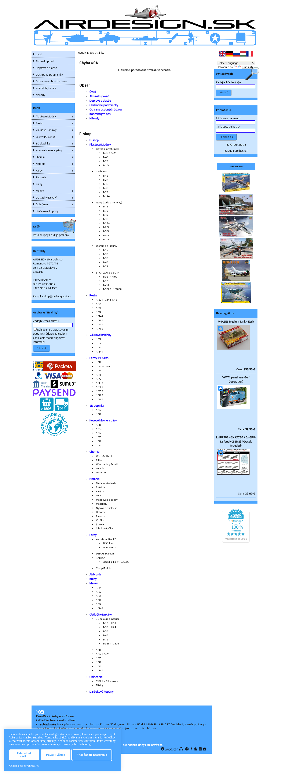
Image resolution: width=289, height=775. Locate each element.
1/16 (105, 175)
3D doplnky (43, 143)
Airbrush (41, 177)
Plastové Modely (46, 116)
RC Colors (108, 543)
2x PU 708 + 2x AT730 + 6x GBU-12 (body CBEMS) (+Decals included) (236, 441)
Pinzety (100, 516)
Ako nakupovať (45, 61)
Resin (39, 123)
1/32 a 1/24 (109, 152)
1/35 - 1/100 (110, 276)
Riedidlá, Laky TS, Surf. (116, 561)
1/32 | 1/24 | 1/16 (106, 299)
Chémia (40, 157)
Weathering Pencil (107, 464)
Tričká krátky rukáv (107, 681)
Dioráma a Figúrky (106, 245)
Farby (39, 170)
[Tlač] (187, 748)
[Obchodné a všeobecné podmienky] (200, 748)
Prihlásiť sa (226, 136)
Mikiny (99, 685)
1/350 (106, 231)
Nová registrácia (236, 144)
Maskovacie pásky (107, 499)
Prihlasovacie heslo (227, 126)
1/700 (106, 239)
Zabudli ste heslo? (236, 150)
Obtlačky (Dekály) (46, 197)
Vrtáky (100, 520)
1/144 (106, 165)
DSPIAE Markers (105, 553)
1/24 (105, 179)
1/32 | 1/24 (109, 627)
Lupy (99, 495)
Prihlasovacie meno (227, 118)
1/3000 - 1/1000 (112, 289)
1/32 (105, 254)
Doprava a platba (46, 67)
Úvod (39, 54)
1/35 (105, 184)
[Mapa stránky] (181, 748)
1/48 (105, 157)
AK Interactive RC (106, 539)
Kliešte (100, 491)
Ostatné (101, 472)
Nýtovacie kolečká (106, 508)
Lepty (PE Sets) (45, 136)
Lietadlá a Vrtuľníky (107, 148)
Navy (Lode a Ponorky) (109, 202)
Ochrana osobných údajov (51, 81)
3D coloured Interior (107, 618)
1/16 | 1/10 (109, 623)
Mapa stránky (95, 52)
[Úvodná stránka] (196, 748)
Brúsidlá (101, 487)
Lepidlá (100, 468)
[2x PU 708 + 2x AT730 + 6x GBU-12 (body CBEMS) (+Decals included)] (233, 474)
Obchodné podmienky (49, 74)
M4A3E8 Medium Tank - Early (236, 321)
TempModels (103, 568)
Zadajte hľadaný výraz (229, 82)
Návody (40, 95)
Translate (248, 67)
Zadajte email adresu (46, 321)
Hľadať (224, 92)
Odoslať (41, 348)
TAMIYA (100, 557)
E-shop (94, 140)
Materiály (101, 503)
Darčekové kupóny (47, 211)
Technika (101, 171)
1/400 (106, 235)
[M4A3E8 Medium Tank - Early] (233, 348)
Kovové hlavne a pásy (49, 150)
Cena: (245, 369)
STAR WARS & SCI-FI (108, 272)
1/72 (105, 161)
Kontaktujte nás (46, 88)
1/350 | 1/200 (111, 643)
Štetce (100, 524)
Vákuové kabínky (46, 130)
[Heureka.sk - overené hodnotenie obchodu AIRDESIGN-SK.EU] (236, 541)
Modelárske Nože (106, 483)
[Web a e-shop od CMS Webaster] (169, 748)
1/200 (106, 227)
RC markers (109, 547)
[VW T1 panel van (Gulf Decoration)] (233, 408)
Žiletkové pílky (104, 528)
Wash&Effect (104, 456)
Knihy (39, 184)
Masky (40, 190)
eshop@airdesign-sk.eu (56, 296)
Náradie (40, 163)
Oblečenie (42, 204)
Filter (99, 460)
